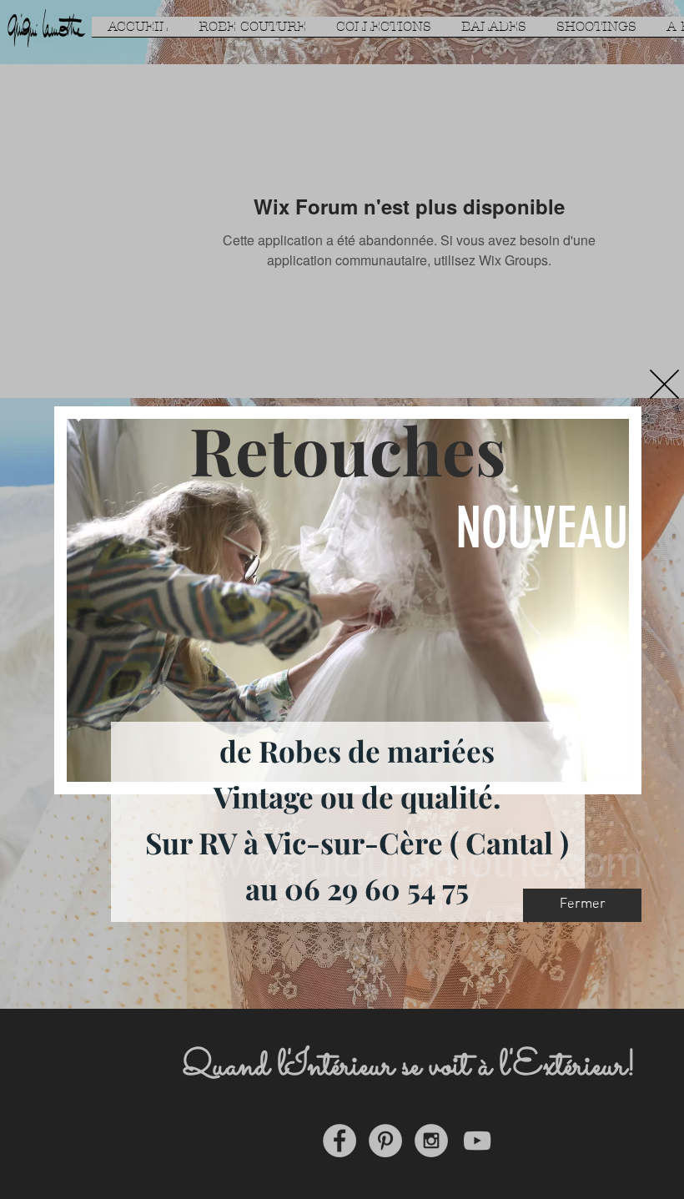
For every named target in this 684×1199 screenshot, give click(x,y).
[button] (664, 384)
